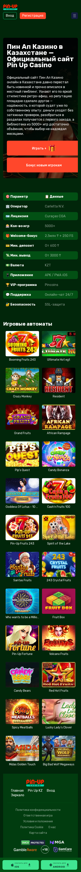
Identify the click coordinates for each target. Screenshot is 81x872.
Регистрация (32, 16)
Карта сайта (38, 833)
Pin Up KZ (35, 790)
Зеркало (17, 795)
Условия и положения (38, 821)
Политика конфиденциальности (38, 810)
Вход (10, 16)
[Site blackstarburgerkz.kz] (14, 7)
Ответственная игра (38, 815)
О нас (52, 827)
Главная (17, 790)
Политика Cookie (31, 827)
